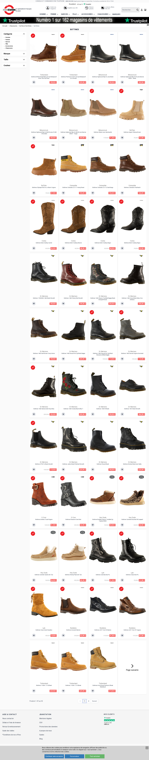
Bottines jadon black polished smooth (73, 464)
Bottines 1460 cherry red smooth (73, 298)
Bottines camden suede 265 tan (44, 574)
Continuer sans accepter (54, 756)
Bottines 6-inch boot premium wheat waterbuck (103, 686)
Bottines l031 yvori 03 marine (103, 630)
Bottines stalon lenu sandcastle (103, 132)
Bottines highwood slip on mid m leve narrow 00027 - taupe (73, 132)
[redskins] (82, 587)
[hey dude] (112, 477)
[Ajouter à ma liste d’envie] (34, 82)
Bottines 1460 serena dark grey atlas (44, 409)
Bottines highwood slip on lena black (102, 77)
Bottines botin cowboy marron (73, 243)
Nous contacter (8, 718)
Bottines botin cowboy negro (103, 243)
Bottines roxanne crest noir (73, 519)
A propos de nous (45, 731)
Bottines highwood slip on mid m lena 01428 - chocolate (43, 132)
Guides (41, 735)
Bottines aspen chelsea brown (132, 132)
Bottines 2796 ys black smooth (44, 464)
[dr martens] (53, 255)
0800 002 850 (69, 1)
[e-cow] (53, 477)
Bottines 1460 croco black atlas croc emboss (132, 298)
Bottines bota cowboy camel (44, 243)
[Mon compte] (141, 10)
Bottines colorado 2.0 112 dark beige (102, 187)
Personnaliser (74, 756)
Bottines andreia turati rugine (43, 519)
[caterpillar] (82, 145)
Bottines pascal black (103, 464)
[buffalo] (141, 89)
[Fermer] (147, 748)
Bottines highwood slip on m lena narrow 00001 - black (132, 77)
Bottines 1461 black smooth (132, 409)
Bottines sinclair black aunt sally (132, 464)
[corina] (53, 200)
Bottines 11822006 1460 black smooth (44, 298)
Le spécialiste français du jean (24, 10)
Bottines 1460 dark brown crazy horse (44, 353)
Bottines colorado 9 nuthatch (132, 187)
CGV (40, 723)
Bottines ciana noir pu (132, 574)
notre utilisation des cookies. (60, 751)
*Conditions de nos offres (11, 735)
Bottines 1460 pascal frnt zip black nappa (73, 353)
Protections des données (48, 727)
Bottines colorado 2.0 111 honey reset (73, 187)
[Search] (137, 10)
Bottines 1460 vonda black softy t (73, 409)
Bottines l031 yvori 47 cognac (132, 630)
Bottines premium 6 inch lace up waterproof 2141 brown (73, 77)
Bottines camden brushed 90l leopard (132, 519)
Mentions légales (45, 718)
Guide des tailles (8, 731)
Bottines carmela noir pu (103, 574)
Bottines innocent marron (73, 630)
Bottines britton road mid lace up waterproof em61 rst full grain (44, 77)
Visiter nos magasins (53, 7)
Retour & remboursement (11, 727)
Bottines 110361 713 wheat (73, 685)
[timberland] (53, 34)
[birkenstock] (112, 34)
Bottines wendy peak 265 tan (73, 574)
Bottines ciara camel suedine (44, 630)
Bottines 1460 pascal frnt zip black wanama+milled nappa (103, 354)
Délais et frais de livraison (11, 723)
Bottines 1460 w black (102, 409)
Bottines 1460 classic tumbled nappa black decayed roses (103, 298)
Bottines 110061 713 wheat (44, 685)
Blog (41, 739)
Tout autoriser (95, 756)
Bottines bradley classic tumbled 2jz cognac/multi (102, 520)
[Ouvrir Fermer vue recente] (148, 25)
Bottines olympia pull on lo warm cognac (44, 187)
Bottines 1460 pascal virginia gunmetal (132, 353)
